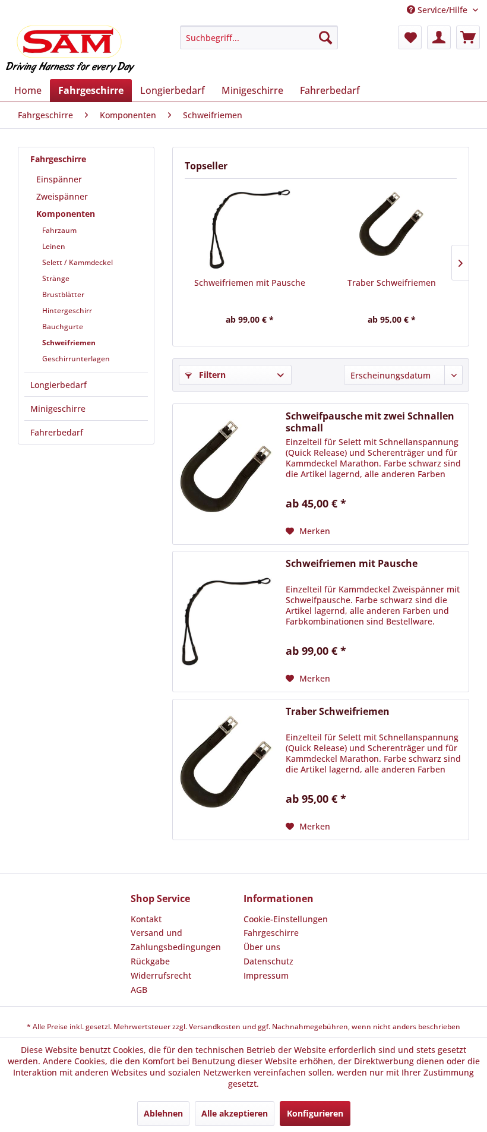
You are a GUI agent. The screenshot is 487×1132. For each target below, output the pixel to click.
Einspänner (59, 179)
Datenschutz (268, 961)
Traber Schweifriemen (391, 282)
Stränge (55, 278)
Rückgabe (150, 961)
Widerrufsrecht (161, 975)
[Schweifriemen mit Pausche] (250, 229)
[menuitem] (259, 37)
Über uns (262, 947)
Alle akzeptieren (234, 1113)
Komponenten (65, 213)
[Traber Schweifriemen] (392, 229)
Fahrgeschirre (58, 159)
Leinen (53, 246)
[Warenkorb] (468, 37)
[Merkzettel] (410, 37)
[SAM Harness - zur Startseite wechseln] (70, 49)
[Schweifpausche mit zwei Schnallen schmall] (226, 474)
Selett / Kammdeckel (77, 262)
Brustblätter (63, 294)
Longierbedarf (58, 384)
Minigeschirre (58, 408)
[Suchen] (325, 37)
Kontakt (146, 919)
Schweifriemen (69, 343)
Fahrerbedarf (56, 432)
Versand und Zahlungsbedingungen (176, 940)
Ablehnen (163, 1113)
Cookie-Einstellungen (286, 919)
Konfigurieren (315, 1113)
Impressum (266, 975)
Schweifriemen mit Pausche (249, 282)
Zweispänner (62, 196)
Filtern (211, 374)
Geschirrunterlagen (76, 359)
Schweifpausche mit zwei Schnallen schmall (370, 422)
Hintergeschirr (67, 310)
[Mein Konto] (439, 37)
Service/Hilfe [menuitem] (442, 9)
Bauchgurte (62, 326)
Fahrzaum (59, 230)
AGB (139, 989)
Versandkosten (215, 1026)
